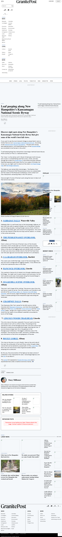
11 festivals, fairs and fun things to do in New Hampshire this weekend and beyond (47, 209)
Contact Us (4, 69)
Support (11, 533)
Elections (4, 28)
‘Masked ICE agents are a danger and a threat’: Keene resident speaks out (48, 258)
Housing (10, 30)
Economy (4, 26)
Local (20, 81)
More (41, 511)
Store (3, 66)
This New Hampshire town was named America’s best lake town (48, 474)
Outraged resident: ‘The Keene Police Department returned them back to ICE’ (48, 271)
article (5, 360)
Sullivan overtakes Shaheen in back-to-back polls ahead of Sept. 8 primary (47, 232)
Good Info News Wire (24, 360)
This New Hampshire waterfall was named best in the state (6, 410)
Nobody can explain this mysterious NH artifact (47, 295)
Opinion (10, 62)
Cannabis (10, 21)
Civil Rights (4, 23)
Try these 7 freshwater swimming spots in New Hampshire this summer (26, 401)
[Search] (12, 6)
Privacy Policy (23, 533)
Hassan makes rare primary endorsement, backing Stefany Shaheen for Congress (47, 221)
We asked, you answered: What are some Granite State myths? (47, 200)
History (3, 52)
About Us (4, 64)
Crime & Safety (15, 515)
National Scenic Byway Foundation (15, 144)
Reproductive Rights (5, 528)
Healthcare (4, 30)
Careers (16, 533)
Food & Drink (46, 188)
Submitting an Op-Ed (56, 519)
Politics (10, 35)
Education (10, 26)
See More (59, 436)
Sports (3, 42)
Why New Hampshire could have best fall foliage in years (6, 401)
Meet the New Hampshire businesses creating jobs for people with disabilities (48, 454)
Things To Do (33, 81)
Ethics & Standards (4, 533)
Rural (13, 528)
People (3, 54)
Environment (11, 28)
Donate (58, 1)
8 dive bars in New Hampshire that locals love (51, 191)
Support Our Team (55, 517)
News (9, 52)
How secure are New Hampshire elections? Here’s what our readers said (48, 307)
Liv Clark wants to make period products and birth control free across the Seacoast (48, 484)
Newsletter (10, 64)
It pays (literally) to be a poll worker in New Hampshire (48, 465)
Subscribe (51, 1)
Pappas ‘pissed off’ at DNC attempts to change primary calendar (48, 283)
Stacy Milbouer (4, 119)
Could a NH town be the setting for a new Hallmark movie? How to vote (48, 494)
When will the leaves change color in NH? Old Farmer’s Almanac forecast (26, 410)
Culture (3, 49)
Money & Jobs (4, 526)
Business (4, 21)
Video (3, 62)
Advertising (4, 72)
